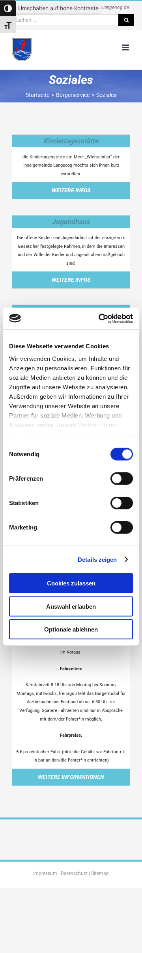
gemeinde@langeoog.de (104, 7)
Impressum (45, 873)
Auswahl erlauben (71, 606)
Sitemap (100, 873)
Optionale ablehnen (71, 629)
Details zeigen (97, 559)
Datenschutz (74, 873)
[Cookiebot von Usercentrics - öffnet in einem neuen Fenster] (100, 318)
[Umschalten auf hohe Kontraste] (8, 8)
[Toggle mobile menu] (126, 47)
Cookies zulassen (71, 583)
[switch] (121, 478)
